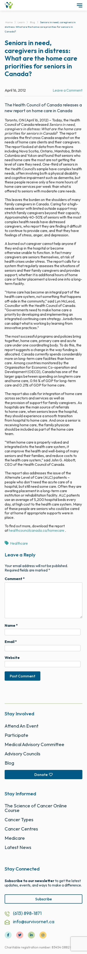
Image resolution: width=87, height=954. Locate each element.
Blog (9, 763)
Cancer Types (19, 819)
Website (12, 657)
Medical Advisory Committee (34, 744)
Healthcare (19, 543)
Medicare (15, 838)
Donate (41, 774)
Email (11, 641)
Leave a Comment (67, 90)
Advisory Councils (22, 753)
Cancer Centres (21, 829)
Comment (15, 579)
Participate (16, 735)
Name (11, 625)
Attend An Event (22, 726)
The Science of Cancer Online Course (36, 808)
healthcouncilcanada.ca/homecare (36, 530)
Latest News (18, 847)
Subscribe (43, 899)
